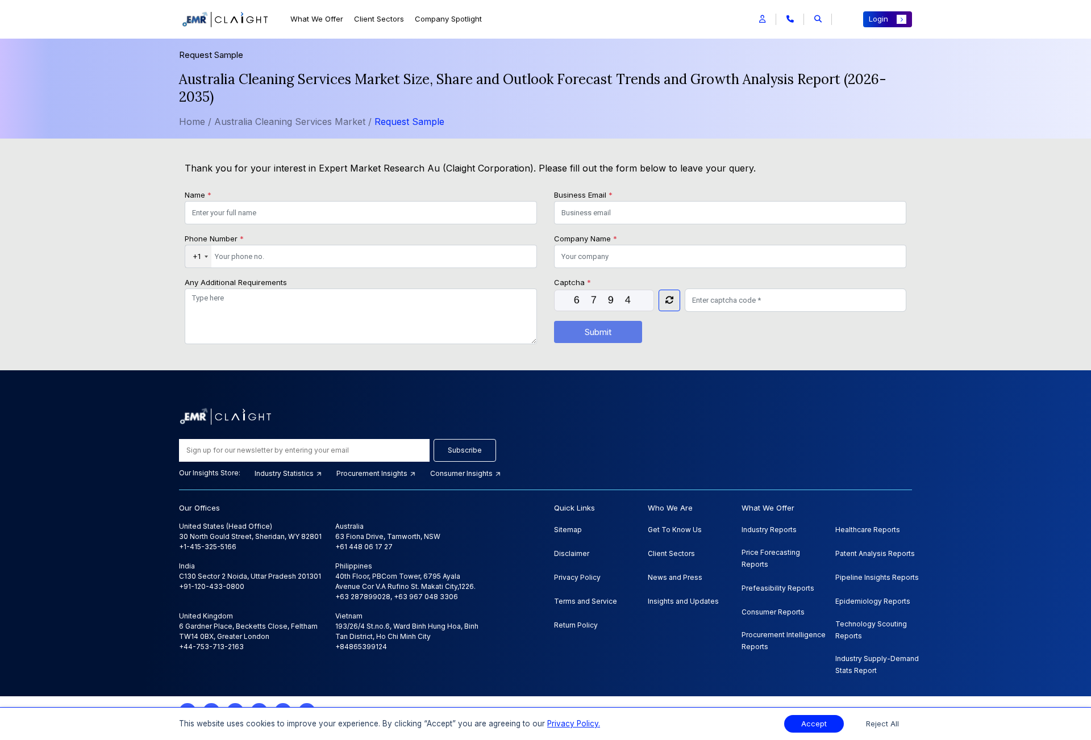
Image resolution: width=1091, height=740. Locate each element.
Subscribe (465, 450)
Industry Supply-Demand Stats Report (877, 664)
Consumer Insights (462, 473)
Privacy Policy (577, 577)
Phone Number (214, 238)
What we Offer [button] (316, 18)
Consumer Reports (773, 612)
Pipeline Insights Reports (877, 577)
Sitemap (568, 529)
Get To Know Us (675, 529)
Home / (195, 121)
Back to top (27, 696)
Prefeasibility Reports (778, 588)
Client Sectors (379, 18)
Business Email (583, 194)
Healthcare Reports (867, 529)
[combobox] (198, 256)
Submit (598, 332)
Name (198, 194)
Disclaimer (571, 553)
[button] (762, 19)
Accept (814, 724)
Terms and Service (585, 601)
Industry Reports (769, 529)
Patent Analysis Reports (875, 553)
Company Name (585, 238)
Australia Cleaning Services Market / (294, 121)
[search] (818, 19)
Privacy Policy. (573, 723)
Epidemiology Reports (872, 601)
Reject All (882, 724)
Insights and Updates (683, 601)
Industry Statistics (285, 473)
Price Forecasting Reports (771, 558)
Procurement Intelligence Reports (784, 640)
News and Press (675, 577)
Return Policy (576, 625)
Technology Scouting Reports (871, 630)
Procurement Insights (372, 473)
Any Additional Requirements (236, 282)
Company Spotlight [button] (448, 18)
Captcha (572, 282)
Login (878, 18)
